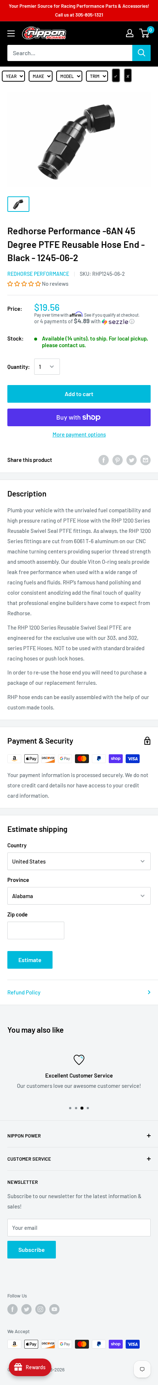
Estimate (30, 959)
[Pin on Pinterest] (117, 459)
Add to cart (79, 393)
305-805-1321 (89, 15)
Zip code (17, 914)
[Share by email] (145, 459)
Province (18, 879)
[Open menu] (11, 33)
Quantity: (18, 366)
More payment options (79, 434)
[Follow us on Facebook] (12, 1309)
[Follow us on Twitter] (26, 1309)
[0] (144, 33)
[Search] (141, 53)
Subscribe (31, 1249)
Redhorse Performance (38, 274)
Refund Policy (23, 992)
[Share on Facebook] (103, 459)
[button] (24, 283)
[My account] (129, 33)
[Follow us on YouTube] (54, 1309)
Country (16, 845)
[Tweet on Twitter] (131, 459)
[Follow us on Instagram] (40, 1309)
